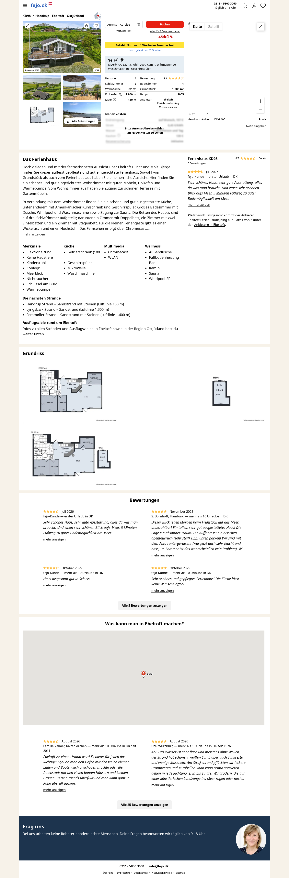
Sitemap (180, 872)
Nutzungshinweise (162, 872)
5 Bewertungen (197, 163)
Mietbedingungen (168, 106)
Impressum (123, 872)
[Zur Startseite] (41, 5)
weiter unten (33, 334)
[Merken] (96, 26)
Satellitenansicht (227, 68)
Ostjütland (155, 328)
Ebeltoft (105, 328)
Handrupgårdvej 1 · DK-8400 (206, 119)
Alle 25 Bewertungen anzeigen (144, 805)
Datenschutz (141, 872)
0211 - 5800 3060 (132, 866)
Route (262, 119)
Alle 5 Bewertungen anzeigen (145, 605)
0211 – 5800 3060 (225, 3)
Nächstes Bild (96, 50)
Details (262, 158)
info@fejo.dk (159, 866)
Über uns (108, 872)
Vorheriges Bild (27, 50)
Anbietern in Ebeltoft (209, 224)
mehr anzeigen (199, 204)
